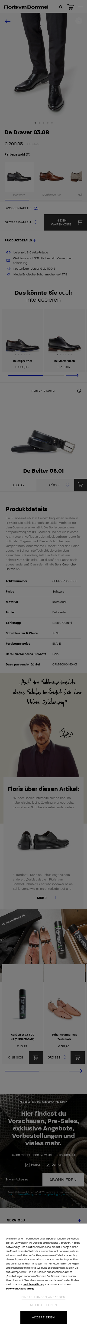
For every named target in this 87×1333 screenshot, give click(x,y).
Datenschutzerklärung (20, 1288)
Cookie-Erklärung (33, 1284)
